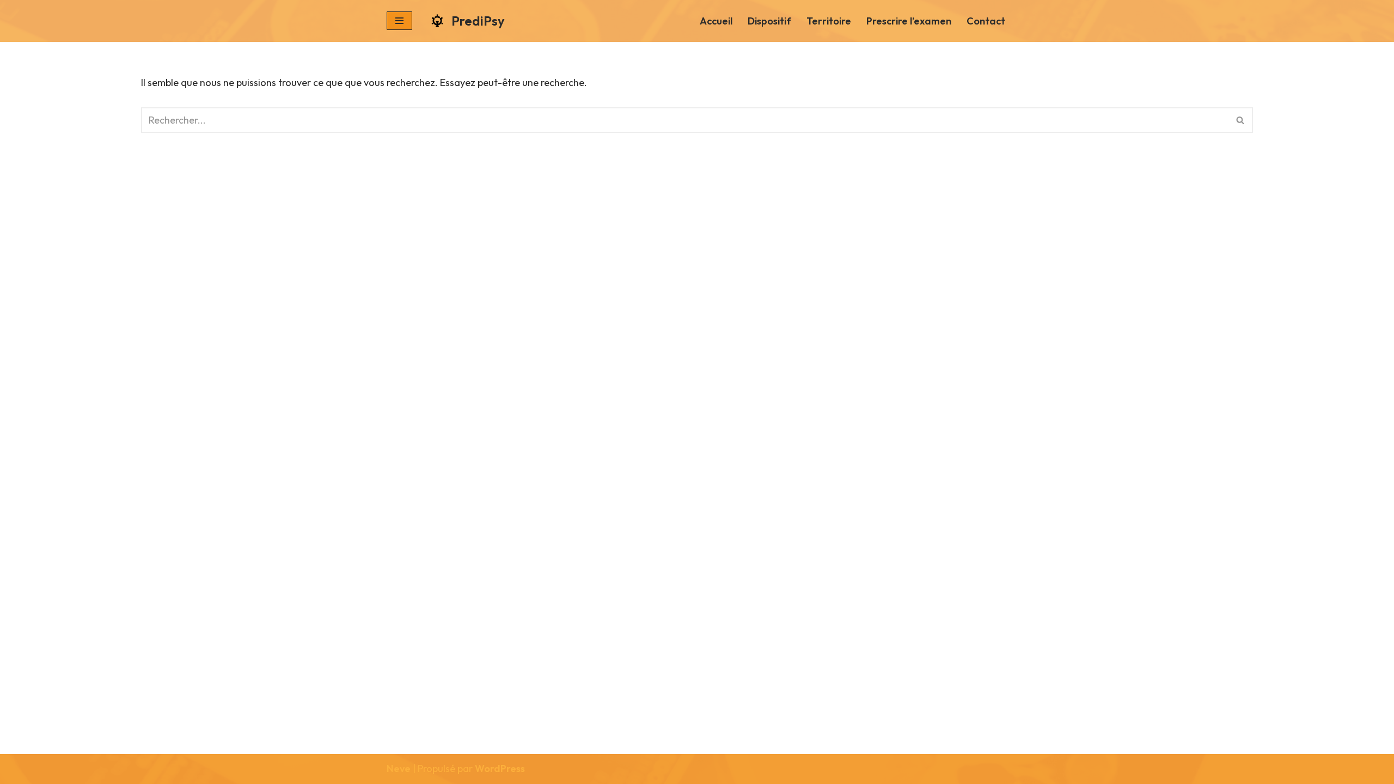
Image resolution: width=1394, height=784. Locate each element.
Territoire (828, 21)
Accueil (716, 21)
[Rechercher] (1240, 120)
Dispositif (769, 21)
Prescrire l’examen (908, 21)
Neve (399, 768)
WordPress (500, 768)
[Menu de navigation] (399, 20)
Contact (986, 21)
